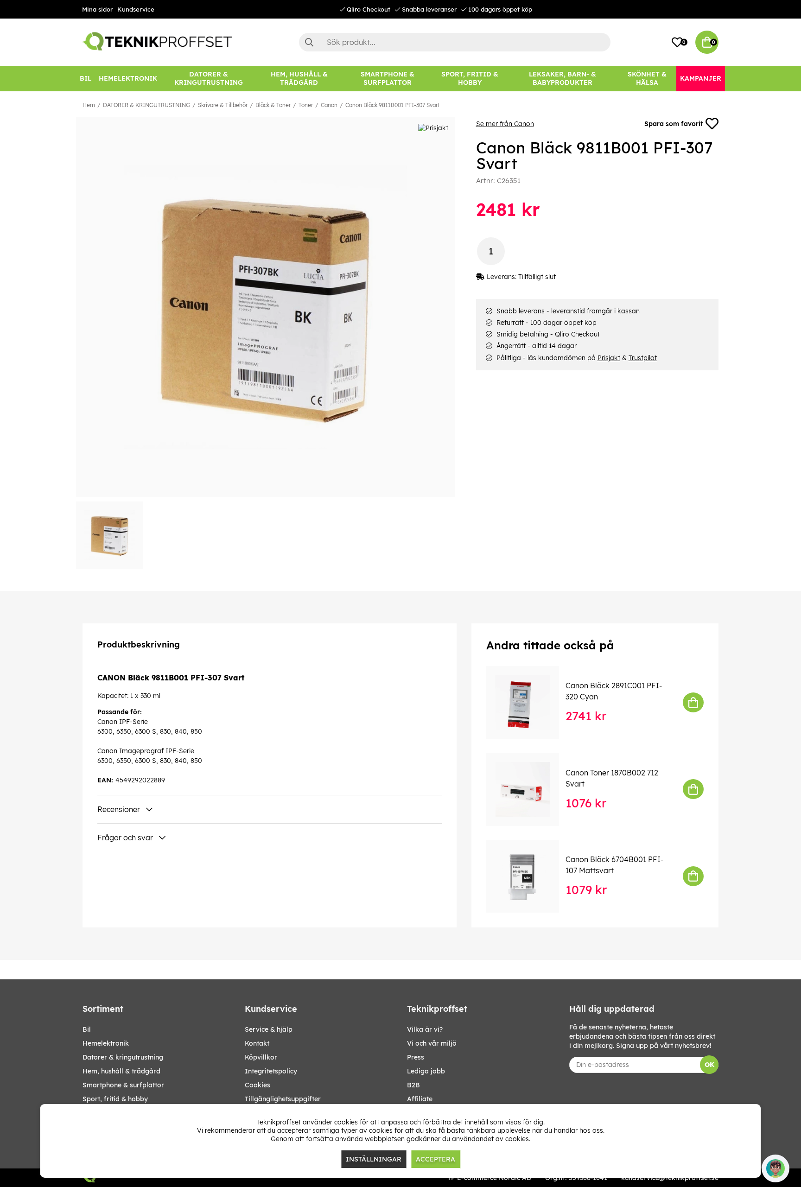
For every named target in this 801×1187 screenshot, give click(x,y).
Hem (89, 105)
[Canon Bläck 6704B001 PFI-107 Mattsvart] (529, 876)
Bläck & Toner (273, 105)
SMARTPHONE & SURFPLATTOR (123, 1085)
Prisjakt (609, 358)
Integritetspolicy (271, 1071)
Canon (329, 105)
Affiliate (419, 1099)
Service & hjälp (268, 1029)
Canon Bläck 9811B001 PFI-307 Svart (392, 105)
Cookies (257, 1085)
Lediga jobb (426, 1071)
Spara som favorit (673, 124)
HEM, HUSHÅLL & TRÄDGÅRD (121, 1071)
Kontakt (257, 1043)
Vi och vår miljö (432, 1043)
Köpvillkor (261, 1057)
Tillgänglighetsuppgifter (283, 1099)
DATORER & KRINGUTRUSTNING (146, 105)
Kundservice (135, 9)
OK (709, 1064)
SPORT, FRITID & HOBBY (115, 1099)
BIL (87, 1029)
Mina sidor (97, 9)
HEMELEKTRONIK (106, 1043)
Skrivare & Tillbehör (223, 105)
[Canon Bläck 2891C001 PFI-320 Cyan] (529, 702)
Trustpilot (643, 358)
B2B (413, 1085)
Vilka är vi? (425, 1029)
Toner (306, 105)
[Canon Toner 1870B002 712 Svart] (529, 789)
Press (415, 1057)
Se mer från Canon (505, 124)
